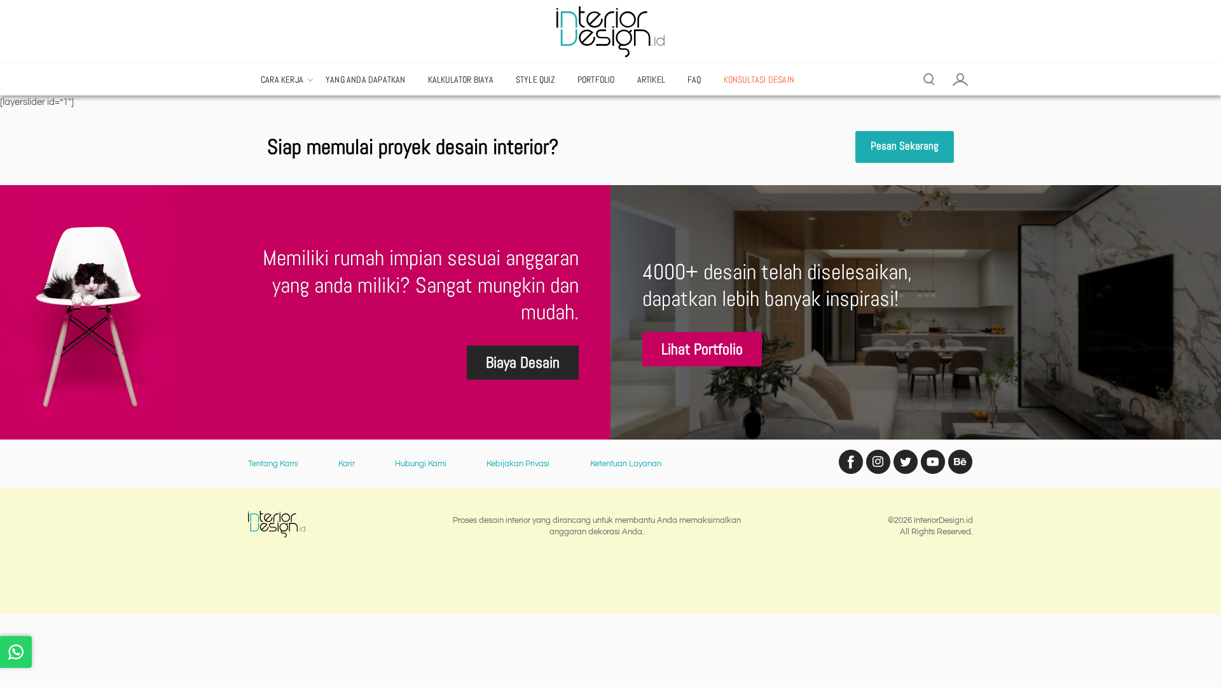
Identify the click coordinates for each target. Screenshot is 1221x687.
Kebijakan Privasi (517, 463)
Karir (346, 463)
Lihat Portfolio (702, 349)
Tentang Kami (273, 463)
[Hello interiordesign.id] (16, 652)
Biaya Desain (523, 362)
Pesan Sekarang (905, 146)
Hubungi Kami (420, 463)
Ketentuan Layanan (625, 463)
